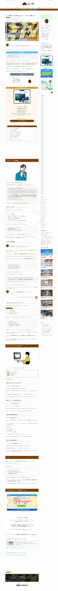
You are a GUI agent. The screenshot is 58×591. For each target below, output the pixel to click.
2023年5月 (42, 162)
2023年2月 (42, 167)
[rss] (51, 0)
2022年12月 (42, 170)
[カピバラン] (29, 4)
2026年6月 (42, 101)
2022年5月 (42, 175)
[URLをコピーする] (27, 585)
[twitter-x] (49, 0)
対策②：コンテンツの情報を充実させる (16, 135)
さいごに (10, 138)
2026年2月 (42, 107)
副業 (41, 243)
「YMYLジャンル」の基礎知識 (13, 128)
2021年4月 (42, 190)
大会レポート (43, 222)
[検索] (52, 0)
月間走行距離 (43, 225)
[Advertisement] (22, 149)
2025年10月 (42, 114)
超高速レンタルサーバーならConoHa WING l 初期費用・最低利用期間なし (22, 511)
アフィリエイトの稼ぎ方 (44, 236)
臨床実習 (48, 243)
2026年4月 (42, 104)
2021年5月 (42, 188)
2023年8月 (42, 157)
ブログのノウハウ (8, 17)
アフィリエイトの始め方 (44, 235)
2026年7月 (42, 99)
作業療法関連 (43, 217)
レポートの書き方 (43, 240)
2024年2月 (42, 147)
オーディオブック (50, 236)
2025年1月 (42, 129)
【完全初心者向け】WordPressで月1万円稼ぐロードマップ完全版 (23, 542)
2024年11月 (42, 132)
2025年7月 (42, 119)
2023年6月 (42, 160)
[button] (17, 585)
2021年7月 (42, 185)
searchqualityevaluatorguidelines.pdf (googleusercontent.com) (16, 199)
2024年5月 (42, 142)
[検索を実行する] (52, 92)
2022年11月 (42, 172)
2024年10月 (42, 134)
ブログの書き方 (44, 207)
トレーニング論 (44, 204)
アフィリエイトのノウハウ (45, 199)
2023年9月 (42, 155)
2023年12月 (42, 150)
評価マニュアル (43, 244)
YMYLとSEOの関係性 (13, 130)
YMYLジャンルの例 (13, 129)
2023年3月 (42, 165)
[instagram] (50, 0)
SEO (11, 17)
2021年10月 (42, 180)
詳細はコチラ (35, 9)
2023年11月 (42, 152)
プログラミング (44, 209)
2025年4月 (42, 124)
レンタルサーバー (48, 240)
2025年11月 (42, 112)
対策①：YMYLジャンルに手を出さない (16, 134)
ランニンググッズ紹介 (44, 212)
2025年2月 (42, 127)
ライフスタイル (47, 239)
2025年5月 (42, 122)
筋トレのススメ (44, 227)
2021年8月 (42, 183)
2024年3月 (42, 145)
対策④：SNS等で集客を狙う (14, 137)
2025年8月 (42, 117)
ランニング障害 (44, 214)
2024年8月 (42, 137)
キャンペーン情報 (44, 202)
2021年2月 (42, 193)
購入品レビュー (47, 244)
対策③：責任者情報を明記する (14, 136)
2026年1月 (42, 109)
